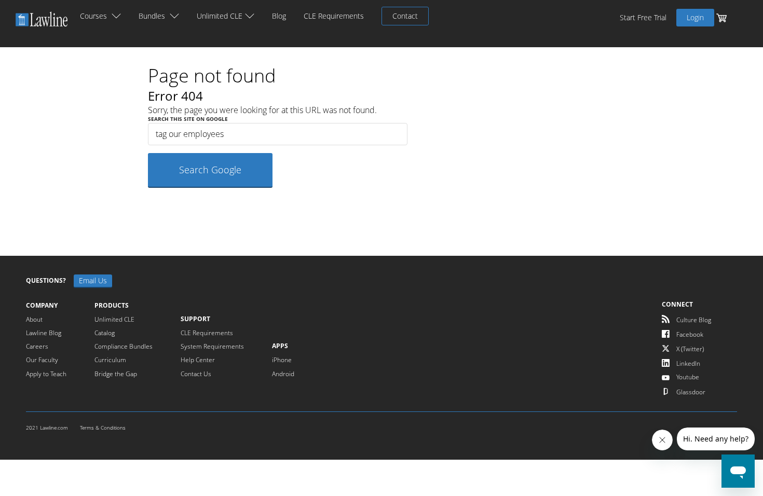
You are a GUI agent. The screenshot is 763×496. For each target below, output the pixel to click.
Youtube (687, 377)
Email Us (93, 280)
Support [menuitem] (195, 319)
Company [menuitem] (42, 305)
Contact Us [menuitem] (196, 373)
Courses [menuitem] (93, 16)
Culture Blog (693, 319)
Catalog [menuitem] (104, 332)
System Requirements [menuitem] (212, 346)
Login (695, 17)
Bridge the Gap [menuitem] (115, 373)
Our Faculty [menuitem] (42, 359)
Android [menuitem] (283, 373)
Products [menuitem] (111, 305)
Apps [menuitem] (280, 346)
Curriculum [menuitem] (110, 359)
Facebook (689, 334)
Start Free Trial (643, 17)
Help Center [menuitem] (198, 359)
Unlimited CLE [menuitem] (219, 16)
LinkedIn (687, 363)
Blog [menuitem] (279, 16)
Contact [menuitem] (405, 16)
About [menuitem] (34, 319)
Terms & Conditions (103, 427)
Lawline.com (55, 427)
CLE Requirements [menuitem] (334, 16)
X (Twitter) (689, 349)
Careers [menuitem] (37, 346)
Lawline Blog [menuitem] (43, 332)
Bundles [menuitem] (152, 16)
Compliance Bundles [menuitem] (123, 346)
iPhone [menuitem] (282, 359)
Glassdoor (690, 392)
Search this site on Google (188, 119)
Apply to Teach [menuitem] (46, 373)
